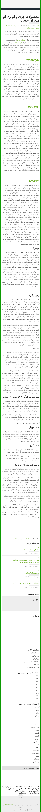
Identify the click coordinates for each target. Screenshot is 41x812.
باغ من (37, 25)
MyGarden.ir (10, 805)
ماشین (15, 538)
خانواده (30, 538)
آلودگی (37, 707)
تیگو (32, 60)
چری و (18, 42)
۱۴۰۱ (37, 687)
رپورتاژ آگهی (35, 656)
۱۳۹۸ (37, 696)
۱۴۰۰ (37, 690)
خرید (25, 538)
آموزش (37, 710)
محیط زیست (35, 753)
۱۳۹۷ (37, 699)
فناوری (37, 739)
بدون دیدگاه (30, 28)
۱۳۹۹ (37, 693)
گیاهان (37, 28)
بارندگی (15, 25)
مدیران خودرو (21, 40)
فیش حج (36, 664)
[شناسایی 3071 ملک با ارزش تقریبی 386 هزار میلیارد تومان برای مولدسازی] (33, 779)
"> (31, 548)
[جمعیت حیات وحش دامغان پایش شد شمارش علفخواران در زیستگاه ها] (20, 779)
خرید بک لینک (35, 653)
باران (19, 25)
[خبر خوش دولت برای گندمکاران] (8, 779)
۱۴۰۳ (37, 681)
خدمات (37, 721)
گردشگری (36, 742)
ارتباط (31, 810)
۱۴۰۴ (37, 679)
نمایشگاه (36, 759)
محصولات (36, 750)
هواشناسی (36, 762)
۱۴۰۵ (37, 676)
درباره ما (13, 810)
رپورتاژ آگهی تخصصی (32, 659)
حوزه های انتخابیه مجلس (31, 661)
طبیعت (10, 25)
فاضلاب (37, 736)
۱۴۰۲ (37, 684)
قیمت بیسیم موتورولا (33, 667)
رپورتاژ (20, 538)
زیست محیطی (34, 727)
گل (6, 25)
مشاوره (37, 756)
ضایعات (37, 730)
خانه (20, 810)
